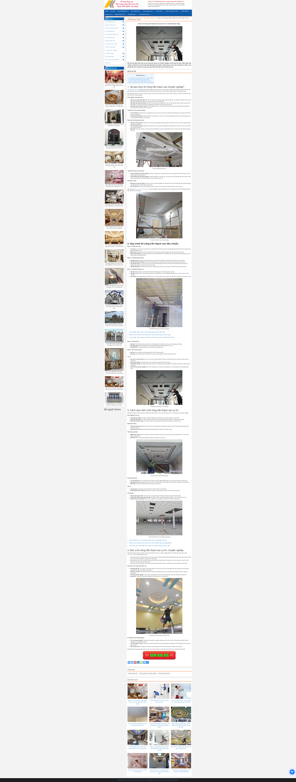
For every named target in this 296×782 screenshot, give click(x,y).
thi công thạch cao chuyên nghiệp (148, 673)
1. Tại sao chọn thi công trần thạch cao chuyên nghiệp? (140, 78)
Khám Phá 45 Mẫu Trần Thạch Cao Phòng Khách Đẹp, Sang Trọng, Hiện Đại (114, 165)
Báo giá (113, 11)
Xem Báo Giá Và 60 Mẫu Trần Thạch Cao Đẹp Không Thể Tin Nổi (149, 545)
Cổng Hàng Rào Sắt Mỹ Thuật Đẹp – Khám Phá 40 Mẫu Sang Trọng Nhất (114, 324)
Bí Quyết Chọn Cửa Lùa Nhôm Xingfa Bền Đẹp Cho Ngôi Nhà (114, 124)
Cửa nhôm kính (135, 11)
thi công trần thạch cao (164, 673)
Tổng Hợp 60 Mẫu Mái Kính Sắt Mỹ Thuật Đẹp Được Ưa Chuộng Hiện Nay (114, 306)
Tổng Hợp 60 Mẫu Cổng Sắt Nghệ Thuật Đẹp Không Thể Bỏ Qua (114, 344)
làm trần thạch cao (132, 673)
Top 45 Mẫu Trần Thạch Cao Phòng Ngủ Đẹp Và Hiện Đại (147, 332)
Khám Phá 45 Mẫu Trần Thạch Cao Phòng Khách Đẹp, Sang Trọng (150, 335)
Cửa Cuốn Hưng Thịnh (138, 780)
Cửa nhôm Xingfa (122, 11)
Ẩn (144, 75)
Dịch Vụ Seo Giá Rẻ (160, 780)
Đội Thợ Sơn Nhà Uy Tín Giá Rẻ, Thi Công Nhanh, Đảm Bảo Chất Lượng (159, 748)
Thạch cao (108, 14)
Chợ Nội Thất (129, 780)
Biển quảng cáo (119, 14)
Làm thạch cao (110, 37)
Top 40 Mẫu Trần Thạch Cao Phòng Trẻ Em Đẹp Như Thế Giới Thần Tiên (114, 185)
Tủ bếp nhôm (184, 11)
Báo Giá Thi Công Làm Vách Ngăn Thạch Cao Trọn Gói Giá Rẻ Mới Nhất (114, 388)
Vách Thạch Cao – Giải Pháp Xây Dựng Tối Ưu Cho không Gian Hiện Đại (159, 771)
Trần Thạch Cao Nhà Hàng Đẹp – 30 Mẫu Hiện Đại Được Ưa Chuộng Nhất (114, 245)
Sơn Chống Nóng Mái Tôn (172, 780)
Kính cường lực (148, 11)
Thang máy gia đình (111, 50)
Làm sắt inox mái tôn (171, 11)
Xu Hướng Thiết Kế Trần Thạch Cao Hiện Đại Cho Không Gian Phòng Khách (159, 725)
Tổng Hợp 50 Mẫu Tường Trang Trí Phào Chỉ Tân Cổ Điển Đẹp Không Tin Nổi (114, 85)
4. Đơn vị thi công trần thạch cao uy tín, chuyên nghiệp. (140, 82)
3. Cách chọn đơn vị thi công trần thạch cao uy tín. (139, 81)
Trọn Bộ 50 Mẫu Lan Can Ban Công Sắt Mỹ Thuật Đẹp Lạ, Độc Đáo (114, 404)
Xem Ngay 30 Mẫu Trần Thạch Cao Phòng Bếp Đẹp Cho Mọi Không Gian (114, 264)
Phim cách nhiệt (110, 47)
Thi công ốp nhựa (144, 14)
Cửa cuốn (159, 11)
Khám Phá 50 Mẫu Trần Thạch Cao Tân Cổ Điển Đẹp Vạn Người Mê (114, 227)
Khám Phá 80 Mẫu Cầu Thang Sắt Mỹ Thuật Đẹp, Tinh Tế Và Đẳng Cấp (114, 286)
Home (106, 11)
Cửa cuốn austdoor (112, 28)
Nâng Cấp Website (149, 780)
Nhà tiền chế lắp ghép (112, 59)
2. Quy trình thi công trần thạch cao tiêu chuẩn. (138, 79)
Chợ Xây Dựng (121, 780)
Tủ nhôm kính (132, 14)
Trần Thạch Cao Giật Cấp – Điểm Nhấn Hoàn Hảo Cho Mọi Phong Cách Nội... (181, 725)
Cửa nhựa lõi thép (111, 44)
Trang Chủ (130, 18)
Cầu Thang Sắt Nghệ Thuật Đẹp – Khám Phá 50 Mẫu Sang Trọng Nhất (114, 372)
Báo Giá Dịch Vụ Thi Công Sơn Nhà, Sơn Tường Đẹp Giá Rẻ (148, 540)
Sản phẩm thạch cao (149, 18)
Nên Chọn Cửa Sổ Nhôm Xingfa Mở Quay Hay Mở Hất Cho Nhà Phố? (114, 147)
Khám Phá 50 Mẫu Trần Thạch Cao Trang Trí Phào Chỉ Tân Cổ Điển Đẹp (114, 105)
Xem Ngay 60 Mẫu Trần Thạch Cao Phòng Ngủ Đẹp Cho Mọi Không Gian (114, 205)
